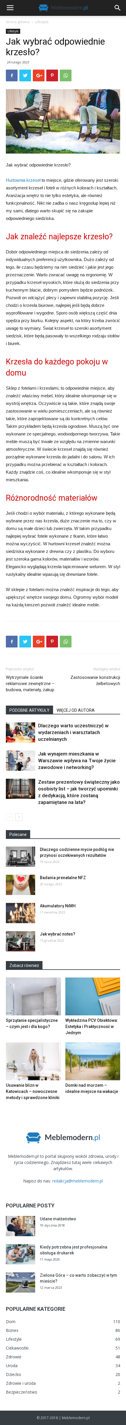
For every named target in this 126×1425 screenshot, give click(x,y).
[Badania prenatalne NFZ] (20, 885)
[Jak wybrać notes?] (20, 941)
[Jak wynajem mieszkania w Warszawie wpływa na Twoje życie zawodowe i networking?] (20, 761)
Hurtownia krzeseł (23, 180)
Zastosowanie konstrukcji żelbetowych (95, 680)
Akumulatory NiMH (58, 906)
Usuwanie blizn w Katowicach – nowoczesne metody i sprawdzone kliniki (32, 1091)
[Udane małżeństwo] (20, 1226)
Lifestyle (42, 21)
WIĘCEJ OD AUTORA (76, 710)
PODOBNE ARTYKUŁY (29, 710)
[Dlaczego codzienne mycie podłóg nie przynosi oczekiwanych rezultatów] (20, 857)
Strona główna (18, 21)
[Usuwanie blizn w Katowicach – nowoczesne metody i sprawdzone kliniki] (33, 1061)
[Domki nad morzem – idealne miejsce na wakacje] (92, 1061)
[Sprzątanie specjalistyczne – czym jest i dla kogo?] (33, 996)
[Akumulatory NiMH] (20, 913)
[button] (118, 8)
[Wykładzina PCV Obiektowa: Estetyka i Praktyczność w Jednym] (92, 996)
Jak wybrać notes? (57, 934)
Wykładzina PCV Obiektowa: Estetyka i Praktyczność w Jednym (91, 1026)
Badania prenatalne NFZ (63, 877)
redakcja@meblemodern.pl (77, 1181)
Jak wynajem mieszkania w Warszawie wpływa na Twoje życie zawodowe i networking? (77, 760)
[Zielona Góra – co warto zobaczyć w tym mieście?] (20, 1282)
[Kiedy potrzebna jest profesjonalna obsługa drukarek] (20, 1254)
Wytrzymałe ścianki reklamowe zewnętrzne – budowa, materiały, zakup (30, 683)
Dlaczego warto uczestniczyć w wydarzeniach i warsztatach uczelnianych (73, 732)
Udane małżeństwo (58, 1219)
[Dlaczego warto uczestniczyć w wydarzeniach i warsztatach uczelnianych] (20, 732)
